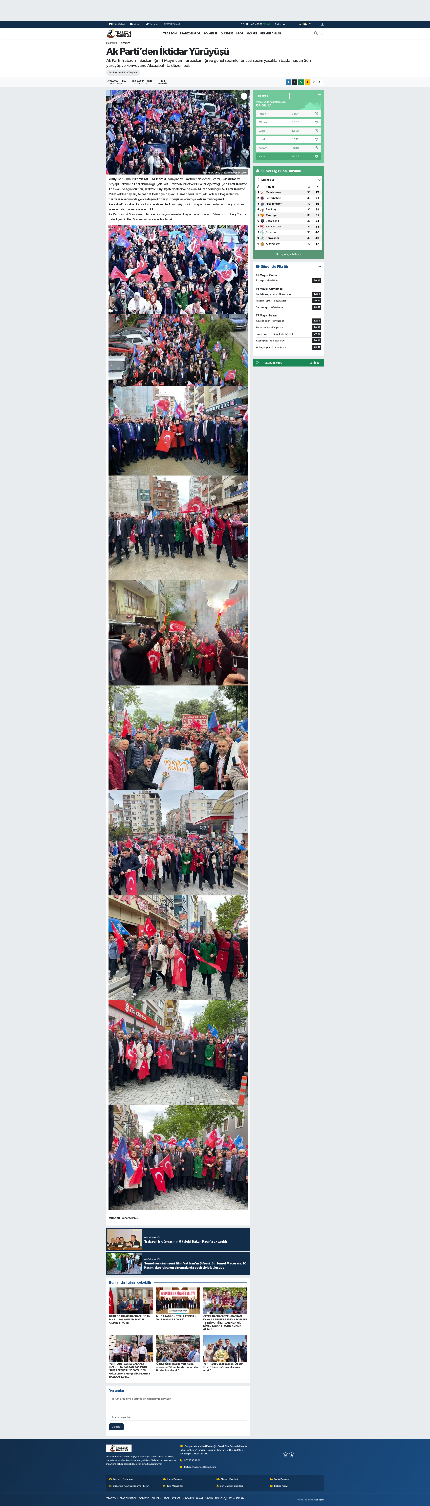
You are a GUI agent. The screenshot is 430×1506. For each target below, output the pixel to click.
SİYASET (251, 33)
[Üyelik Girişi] (321, 24)
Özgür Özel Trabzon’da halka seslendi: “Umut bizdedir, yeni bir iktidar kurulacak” (177, 1367)
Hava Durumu (174, 1479)
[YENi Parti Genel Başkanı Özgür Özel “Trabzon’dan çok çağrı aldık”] (225, 1348)
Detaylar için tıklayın (288, 254)
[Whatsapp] (285, 1455)
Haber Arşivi (281, 1486)
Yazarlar (153, 24)
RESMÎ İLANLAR (270, 33)
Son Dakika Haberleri (231, 1486)
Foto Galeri (118, 24)
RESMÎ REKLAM (172, 24)
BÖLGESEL (210, 33)
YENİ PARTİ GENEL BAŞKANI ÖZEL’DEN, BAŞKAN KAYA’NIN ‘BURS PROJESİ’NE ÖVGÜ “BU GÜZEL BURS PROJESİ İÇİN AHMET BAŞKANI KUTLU (130, 1370)
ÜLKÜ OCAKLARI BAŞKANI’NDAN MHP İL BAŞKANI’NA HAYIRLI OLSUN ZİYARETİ (129, 1319)
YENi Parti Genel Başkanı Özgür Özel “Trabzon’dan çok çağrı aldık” (223, 1367)
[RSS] (291, 1455)
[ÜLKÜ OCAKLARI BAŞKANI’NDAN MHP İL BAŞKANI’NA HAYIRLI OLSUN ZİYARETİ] (131, 1300)
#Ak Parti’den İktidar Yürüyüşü (123, 72)
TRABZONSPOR (190, 33)
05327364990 (192, 1460)
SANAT (199, 1498)
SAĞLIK (209, 1498)
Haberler (111, 43)
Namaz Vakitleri (229, 1479)
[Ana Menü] (322, 33)
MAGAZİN (188, 1498)
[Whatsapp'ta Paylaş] (301, 82)
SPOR (239, 33)
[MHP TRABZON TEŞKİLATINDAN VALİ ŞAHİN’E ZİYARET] (178, 1300)
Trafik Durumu (281, 1479)
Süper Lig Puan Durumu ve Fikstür (131, 1486)
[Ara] (316, 33)
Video (137, 24)
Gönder (116, 1426)
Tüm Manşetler (175, 1486)
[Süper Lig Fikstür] (319, 266)
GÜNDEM (227, 33)
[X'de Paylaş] (294, 82)
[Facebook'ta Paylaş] (288, 82)
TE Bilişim (319, 1499)
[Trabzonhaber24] (119, 33)
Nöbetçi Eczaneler (123, 1479)
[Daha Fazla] (307, 82)
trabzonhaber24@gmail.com (200, 1467)
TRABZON (170, 33)
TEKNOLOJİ (221, 1498)
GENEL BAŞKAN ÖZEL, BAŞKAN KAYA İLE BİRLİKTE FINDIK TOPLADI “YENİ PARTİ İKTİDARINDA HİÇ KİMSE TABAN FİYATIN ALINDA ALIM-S (225, 1322)
